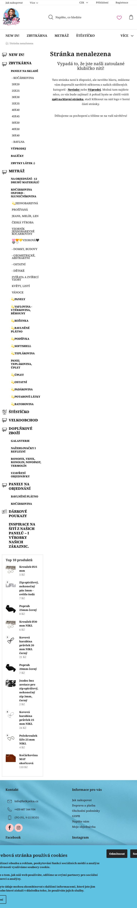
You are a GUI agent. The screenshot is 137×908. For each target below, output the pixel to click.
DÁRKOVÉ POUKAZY (18, 513)
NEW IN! (16, 54)
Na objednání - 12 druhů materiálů (25, 180)
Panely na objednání (20, 486)
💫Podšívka (20, 339)
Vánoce (17, 292)
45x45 (15, 116)
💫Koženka (19, 320)
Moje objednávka (84, 827)
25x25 (15, 91)
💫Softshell (21, 346)
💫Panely (18, 299)
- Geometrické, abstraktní (23, 256)
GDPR (76, 816)
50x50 (15, 122)
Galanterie (20, 441)
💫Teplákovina (23, 353)
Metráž (16, 171)
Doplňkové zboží (20, 430)
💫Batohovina (22, 404)
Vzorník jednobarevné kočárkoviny (23, 231)
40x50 (15, 129)
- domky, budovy (24, 249)
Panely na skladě (24, 71)
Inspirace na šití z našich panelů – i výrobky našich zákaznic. (22, 535)
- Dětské (18, 271)
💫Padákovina (22, 389)
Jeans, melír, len (25, 216)
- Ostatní (19, 264)
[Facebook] (10, 828)
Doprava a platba (83, 805)
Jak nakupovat (14, 2)
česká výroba (23, 222)
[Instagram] (18, 828)
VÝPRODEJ (18, 148)
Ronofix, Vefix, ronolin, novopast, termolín (26, 462)
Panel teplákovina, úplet (21, 364)
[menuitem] (12, 35)
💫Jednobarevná (25, 203)
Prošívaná (20, 210)
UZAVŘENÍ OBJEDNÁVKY (20, 474)
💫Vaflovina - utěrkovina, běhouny (21, 310)
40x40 (15, 110)
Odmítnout (117, 854)
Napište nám (80, 821)
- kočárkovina (23, 78)
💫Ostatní (19, 382)
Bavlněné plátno (24, 496)
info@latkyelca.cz (26, 801)
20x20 (15, 84)
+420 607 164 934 (24, 809)
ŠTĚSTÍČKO (19, 411)
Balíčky (17, 156)
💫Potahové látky (25, 397)
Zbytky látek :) (23, 163)
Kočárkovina (21, 504)
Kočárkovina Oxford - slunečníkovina (23, 193)
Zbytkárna (20, 63)
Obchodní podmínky (86, 811)
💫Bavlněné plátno (20, 329)
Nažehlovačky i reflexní (23, 449)
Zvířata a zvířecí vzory (25, 278)
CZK (82, 2)
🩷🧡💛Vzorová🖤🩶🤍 (25, 241)
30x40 (15, 135)
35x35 (15, 103)
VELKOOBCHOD (23, 420)
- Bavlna (18, 142)
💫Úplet (17, 375)
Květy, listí (21, 286)
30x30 (15, 97)
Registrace (122, 2)
